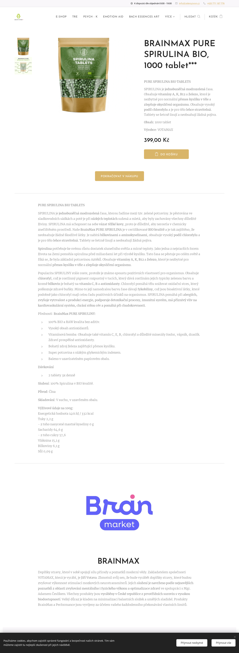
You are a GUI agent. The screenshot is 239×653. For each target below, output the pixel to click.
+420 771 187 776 (215, 3)
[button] (192, 17)
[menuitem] (62, 17)
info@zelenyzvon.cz (189, 3)
